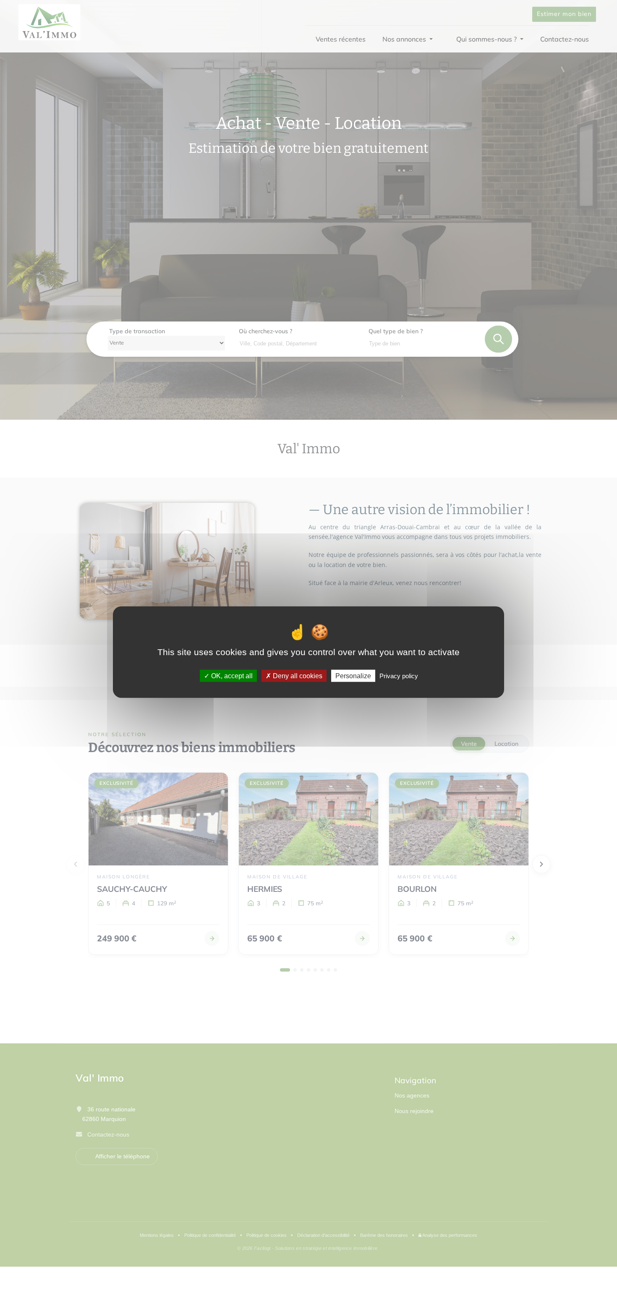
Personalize (353, 675)
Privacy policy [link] (398, 675)
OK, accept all (231, 675)
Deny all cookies (296, 675)
